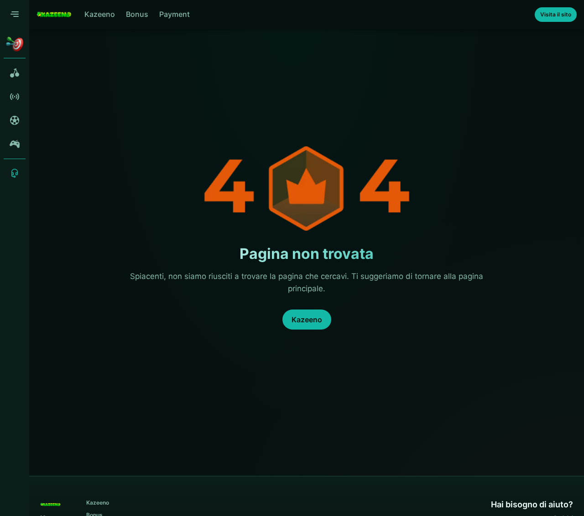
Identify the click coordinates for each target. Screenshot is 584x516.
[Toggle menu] (14, 14)
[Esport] (15, 144)
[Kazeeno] (54, 14)
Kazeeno (99, 14)
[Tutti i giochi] (15, 73)
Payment (174, 14)
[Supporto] (15, 173)
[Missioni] (15, 44)
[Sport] (15, 120)
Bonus (137, 14)
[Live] (15, 97)
